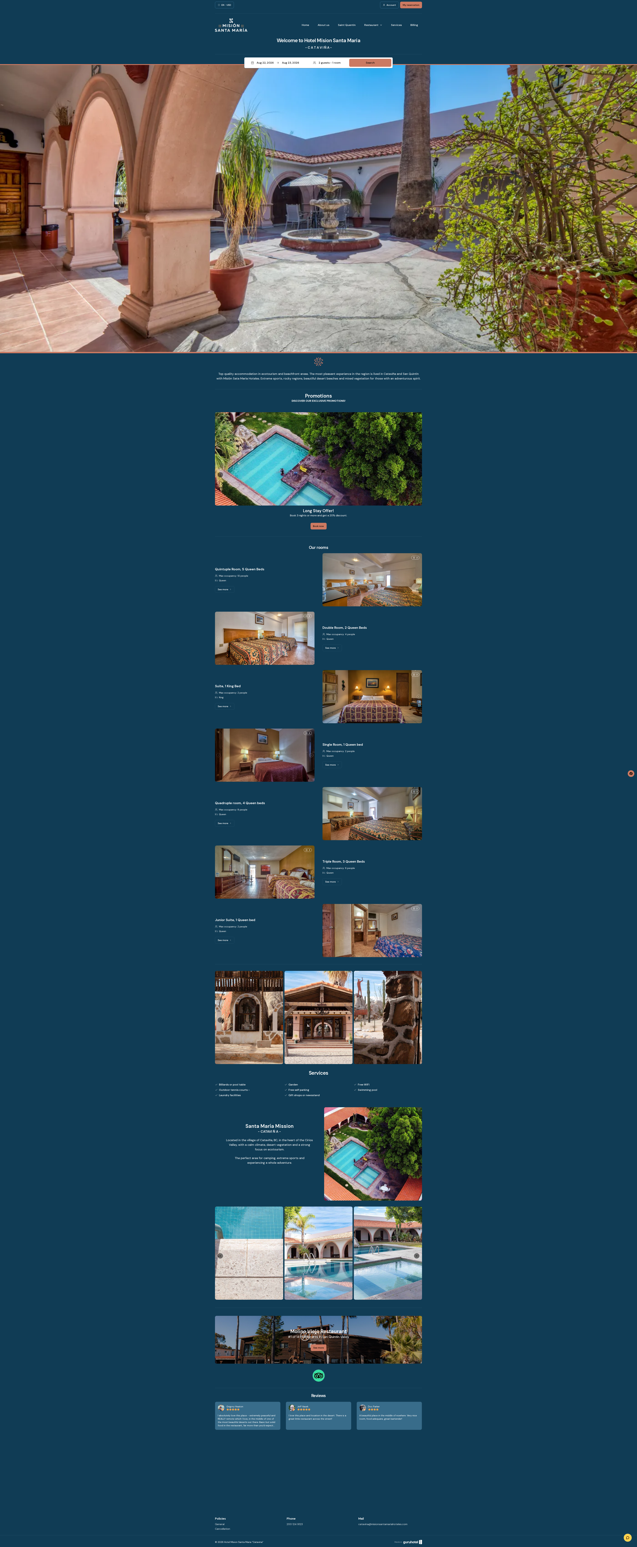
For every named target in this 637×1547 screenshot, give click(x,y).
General (219, 1524)
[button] (318, 62)
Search (370, 62)
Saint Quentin (347, 25)
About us (323, 25)
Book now (318, 526)
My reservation (411, 4)
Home (305, 25)
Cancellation (222, 1529)
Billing (414, 25)
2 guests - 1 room (330, 62)
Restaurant (371, 25)
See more (226, 590)
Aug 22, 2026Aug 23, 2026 (278, 62)
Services (396, 25)
